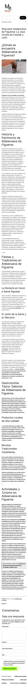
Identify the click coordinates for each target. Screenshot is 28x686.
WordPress (23, 683)
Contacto (4, 683)
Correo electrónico (7, 648)
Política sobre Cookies (20, 676)
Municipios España (6, 22)
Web (3, 655)
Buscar (23, 17)
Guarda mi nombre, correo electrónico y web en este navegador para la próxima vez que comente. (14, 663)
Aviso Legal (23, 679)
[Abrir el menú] (25, 22)
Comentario (5, 626)
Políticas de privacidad (8, 679)
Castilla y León (18, 598)
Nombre (4, 642)
